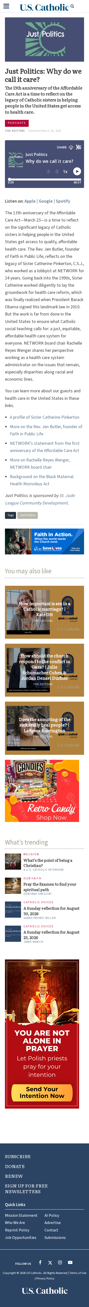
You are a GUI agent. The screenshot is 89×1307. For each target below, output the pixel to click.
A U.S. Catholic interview (43, 870)
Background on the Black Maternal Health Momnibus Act (41, 480)
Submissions (55, 1237)
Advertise (52, 1222)
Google (46, 201)
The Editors (15, 131)
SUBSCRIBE (18, 1156)
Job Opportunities (20, 1237)
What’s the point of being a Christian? (47, 862)
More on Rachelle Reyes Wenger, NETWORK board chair (40, 463)
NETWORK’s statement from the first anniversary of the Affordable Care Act (45, 447)
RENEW (14, 1175)
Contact (51, 1230)
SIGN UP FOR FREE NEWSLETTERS (26, 1188)
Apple (30, 201)
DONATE (15, 1166)
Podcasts (17, 123)
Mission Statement (21, 1215)
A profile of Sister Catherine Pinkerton (44, 417)
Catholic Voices (38, 902)
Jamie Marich (33, 942)
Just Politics (27, 515)
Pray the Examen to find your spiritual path (49, 886)
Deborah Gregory (37, 894)
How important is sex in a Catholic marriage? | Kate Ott (44, 609)
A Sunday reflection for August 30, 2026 (51, 910)
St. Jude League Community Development (40, 499)
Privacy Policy (45, 1278)
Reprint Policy (17, 1230)
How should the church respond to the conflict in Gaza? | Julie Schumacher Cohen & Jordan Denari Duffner (44, 667)
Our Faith (32, 879)
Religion (31, 854)
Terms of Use (77, 1273)
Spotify (63, 201)
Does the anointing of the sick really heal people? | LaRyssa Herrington (44, 725)
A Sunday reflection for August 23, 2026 (51, 934)
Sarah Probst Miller (39, 918)
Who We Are (15, 1222)
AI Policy (51, 1215)
